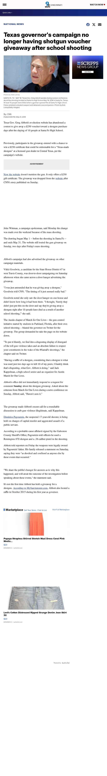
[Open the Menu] (4, 4)
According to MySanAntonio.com (30, 488)
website (59, 178)
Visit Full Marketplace (60, 510)
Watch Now (97, 4)
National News (14, 24)
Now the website (12, 174)
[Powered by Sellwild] (65, 663)
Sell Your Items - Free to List (35, 510)
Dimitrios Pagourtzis (14, 416)
